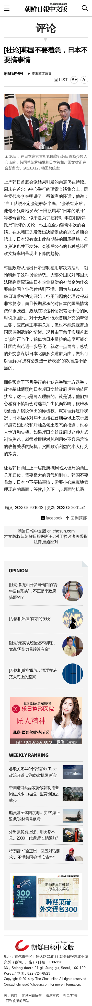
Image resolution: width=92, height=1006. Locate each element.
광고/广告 (70, 995)
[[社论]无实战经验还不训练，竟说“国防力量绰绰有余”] (46, 655)
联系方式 (52, 995)
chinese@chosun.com (32, 984)
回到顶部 (78, 518)
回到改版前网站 (17, 1001)
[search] (85, 8)
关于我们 (10, 995)
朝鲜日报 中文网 (46, 7)
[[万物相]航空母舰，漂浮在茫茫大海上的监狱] (46, 683)
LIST (63, 80)
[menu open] (6, 8)
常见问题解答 (32, 995)
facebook (53, 518)
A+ (74, 79)
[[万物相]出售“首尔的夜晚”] (46, 627)
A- (84, 79)
